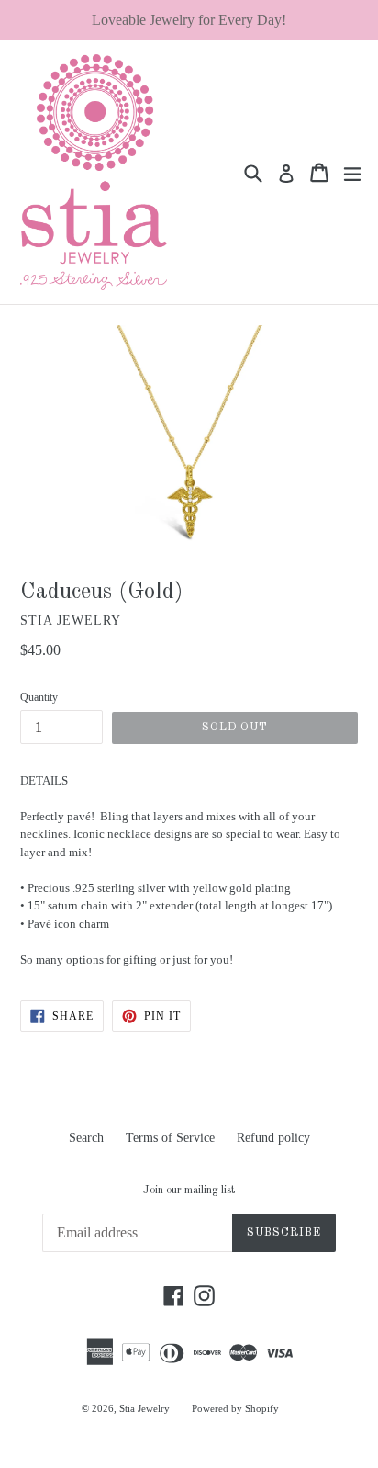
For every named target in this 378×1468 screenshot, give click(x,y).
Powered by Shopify (235, 1408)
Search (86, 1138)
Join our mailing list (189, 1190)
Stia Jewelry (144, 1408)
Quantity (39, 697)
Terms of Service (170, 1138)
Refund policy (273, 1138)
